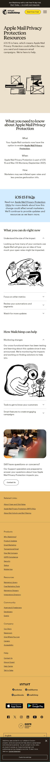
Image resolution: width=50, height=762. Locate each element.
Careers (7, 641)
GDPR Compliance (11, 557)
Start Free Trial (33, 12)
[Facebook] (8, 718)
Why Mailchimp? (10, 537)
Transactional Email (11, 549)
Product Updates (10, 541)
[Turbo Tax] (17, 690)
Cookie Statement (14, 751)
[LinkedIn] (28, 718)
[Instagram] (21, 718)
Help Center (8, 666)
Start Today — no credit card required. (25, 5)
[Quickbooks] (18, 695)
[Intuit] (25, 684)
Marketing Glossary (11, 590)
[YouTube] (35, 718)
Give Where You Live (11, 637)
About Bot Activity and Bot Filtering (17, 513)
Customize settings (25, 757)
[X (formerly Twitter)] (15, 718)
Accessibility (8, 645)
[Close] (46, 740)
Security (7, 561)
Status (6, 565)
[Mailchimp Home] (11, 12)
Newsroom (8, 633)
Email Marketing (10, 545)
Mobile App (8, 569)
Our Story (8, 629)
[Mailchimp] (32, 695)
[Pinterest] (42, 718)
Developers (8, 612)
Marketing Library (10, 582)
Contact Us (11, 482)
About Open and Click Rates (15, 504)
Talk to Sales (8, 670)
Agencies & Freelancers (13, 608)
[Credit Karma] (31, 690)
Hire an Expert (9, 662)
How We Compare (11, 553)
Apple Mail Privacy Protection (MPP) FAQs (20, 509)
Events (6, 616)
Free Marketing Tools (12, 586)
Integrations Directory (12, 595)
